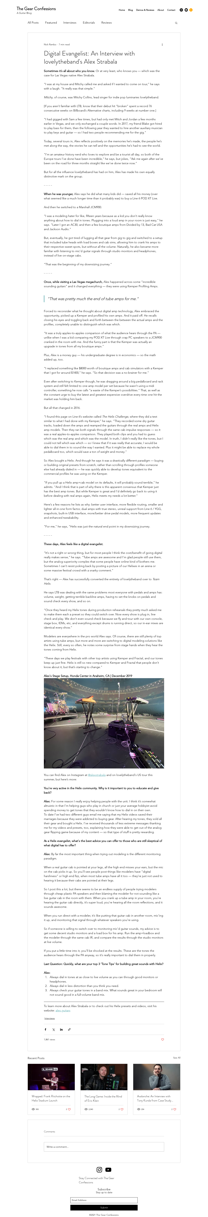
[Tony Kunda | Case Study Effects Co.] (156, 1077)
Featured (51, 22)
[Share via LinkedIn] (61, 1029)
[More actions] (162, 44)
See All (176, 1057)
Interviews (69, 22)
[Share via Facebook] (45, 1029)
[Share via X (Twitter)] (53, 1029)
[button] (176, 22)
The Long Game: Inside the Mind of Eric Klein (103, 1098)
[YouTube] (186, 10)
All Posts (33, 22)
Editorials (89, 22)
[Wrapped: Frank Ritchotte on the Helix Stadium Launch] (51, 1077)
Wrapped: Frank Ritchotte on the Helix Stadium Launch (51, 1098)
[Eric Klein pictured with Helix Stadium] (104, 1077)
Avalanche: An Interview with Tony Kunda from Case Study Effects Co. (154, 1098)
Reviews (106, 22)
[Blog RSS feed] (191, 10)
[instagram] (181, 10)
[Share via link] (69, 1029)
